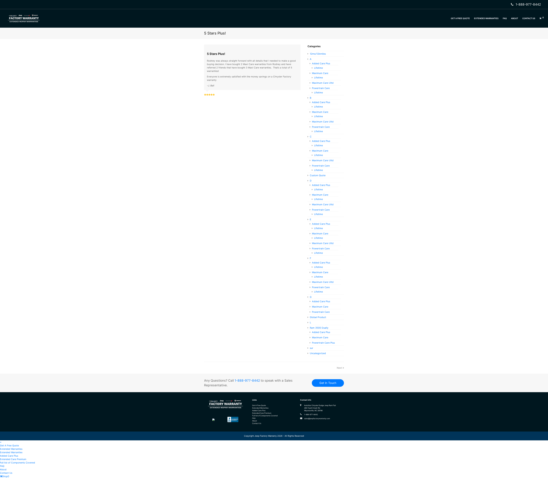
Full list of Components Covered (265, 416)
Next (339, 367)
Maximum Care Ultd (323, 82)
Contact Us (256, 423)
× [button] (1, 442)
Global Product (318, 317)
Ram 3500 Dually (319, 327)
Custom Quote (318, 175)
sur (311, 348)
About (254, 421)
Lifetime (318, 67)
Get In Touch (327, 383)
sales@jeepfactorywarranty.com (317, 418)
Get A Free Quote (259, 405)
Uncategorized (318, 353)
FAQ (253, 418)
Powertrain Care (321, 88)
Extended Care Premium (261, 413)
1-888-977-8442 (528, 4)
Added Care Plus (321, 63)
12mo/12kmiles (318, 53)
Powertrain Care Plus (323, 342)
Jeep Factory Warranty (265, 436)
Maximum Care (320, 73)
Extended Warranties (260, 408)
